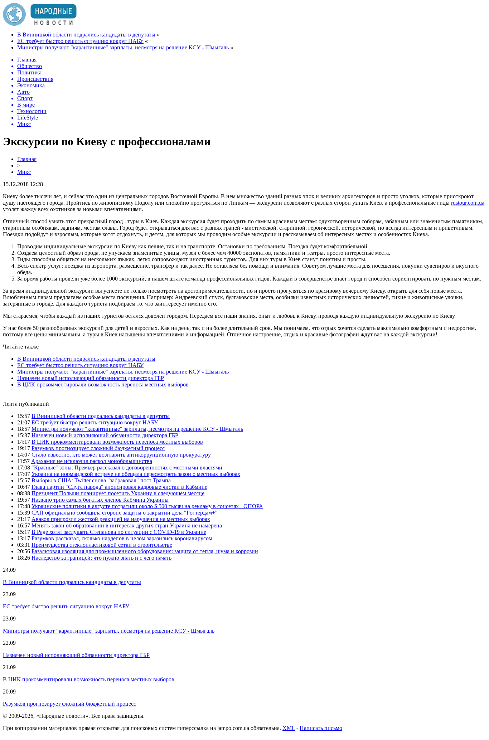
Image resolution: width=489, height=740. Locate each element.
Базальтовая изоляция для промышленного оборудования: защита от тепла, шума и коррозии (145, 551)
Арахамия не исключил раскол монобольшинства (91, 461)
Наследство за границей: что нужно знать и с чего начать (101, 558)
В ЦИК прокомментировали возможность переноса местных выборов (103, 384)
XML (288, 728)
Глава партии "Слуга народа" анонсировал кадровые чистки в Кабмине (119, 487)
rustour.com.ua (467, 203)
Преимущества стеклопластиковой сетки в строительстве (102, 545)
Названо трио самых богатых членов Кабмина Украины (100, 500)
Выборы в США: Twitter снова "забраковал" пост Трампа (101, 480)
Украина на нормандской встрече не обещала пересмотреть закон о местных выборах (136, 474)
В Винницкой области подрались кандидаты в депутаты (86, 34)
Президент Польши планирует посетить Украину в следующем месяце (118, 493)
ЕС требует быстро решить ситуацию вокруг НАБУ (80, 41)
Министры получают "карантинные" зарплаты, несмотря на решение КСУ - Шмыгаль (123, 47)
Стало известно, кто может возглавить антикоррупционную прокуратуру (121, 455)
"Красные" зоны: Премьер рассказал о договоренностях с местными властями (127, 467)
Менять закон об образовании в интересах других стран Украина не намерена (127, 525)
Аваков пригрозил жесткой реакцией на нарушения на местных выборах (121, 519)
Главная (27, 159)
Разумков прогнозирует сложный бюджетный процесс (98, 448)
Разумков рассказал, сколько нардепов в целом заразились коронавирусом (122, 538)
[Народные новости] (40, 24)
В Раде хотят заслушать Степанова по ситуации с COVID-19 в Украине (119, 532)
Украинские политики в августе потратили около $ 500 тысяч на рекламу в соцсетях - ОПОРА (147, 506)
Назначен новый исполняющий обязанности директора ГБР (90, 378)
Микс (24, 172)
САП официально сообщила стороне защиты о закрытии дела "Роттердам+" (125, 513)
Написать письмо (321, 728)
